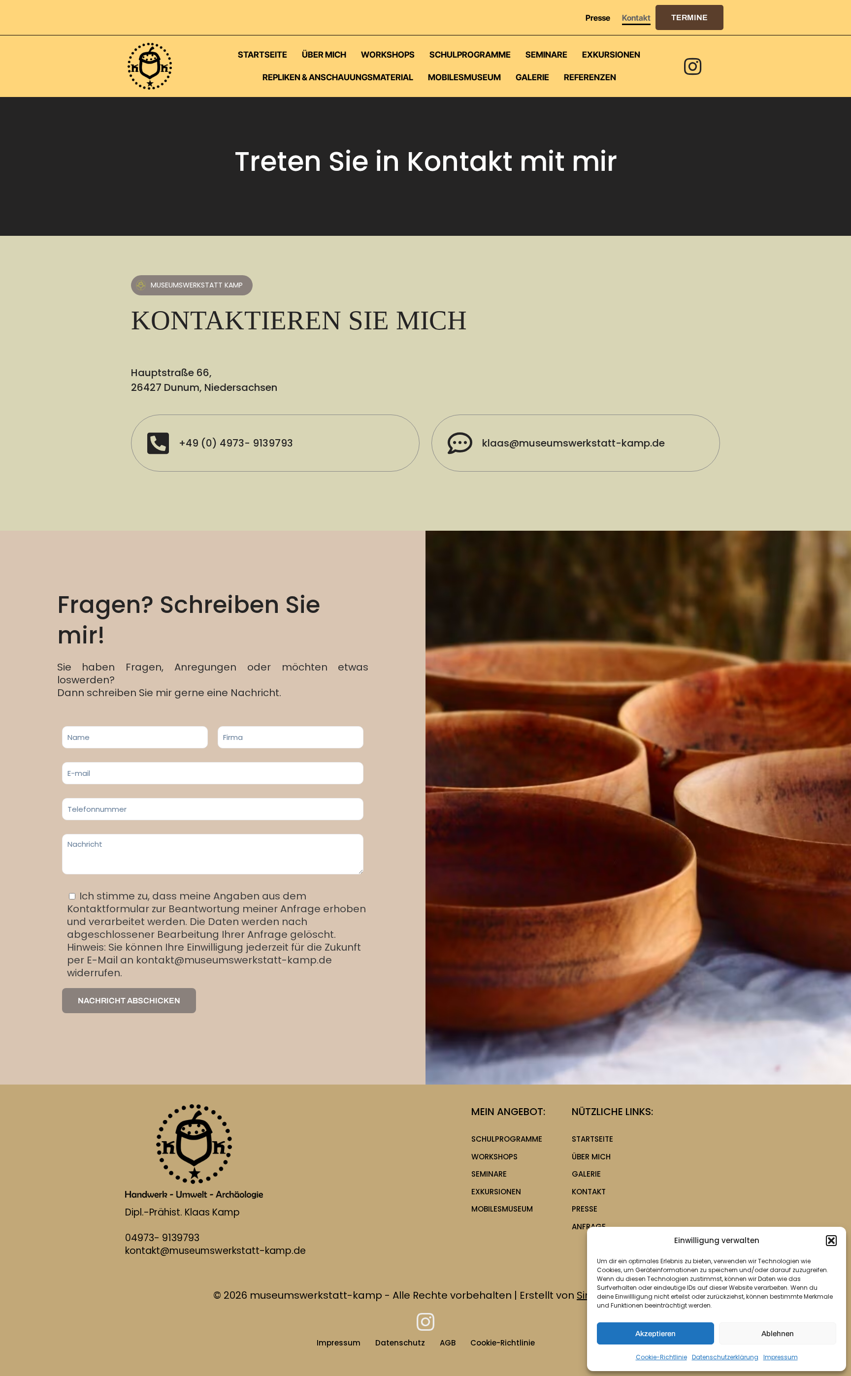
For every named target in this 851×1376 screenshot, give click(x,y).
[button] (831, 1241)
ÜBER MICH (591, 1157)
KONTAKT (589, 1191)
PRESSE (584, 1209)
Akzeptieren (655, 1334)
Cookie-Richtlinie (661, 1357)
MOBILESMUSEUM (502, 1209)
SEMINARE (489, 1174)
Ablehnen (777, 1334)
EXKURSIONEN (496, 1191)
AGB (448, 1343)
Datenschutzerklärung (725, 1357)
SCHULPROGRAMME (506, 1139)
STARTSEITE (592, 1139)
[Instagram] (692, 66)
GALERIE (586, 1174)
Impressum (780, 1357)
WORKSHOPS (494, 1157)
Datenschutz (400, 1343)
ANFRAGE (589, 1226)
